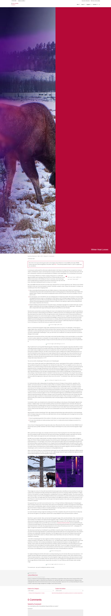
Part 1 (55, 264)
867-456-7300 (14, 0)
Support (88, 4)
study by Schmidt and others (63, 522)
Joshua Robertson (33, 256)
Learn (82, 4)
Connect (94, 4)
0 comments (51, 256)
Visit (78, 4)
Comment (30, 608)
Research (46, 256)
